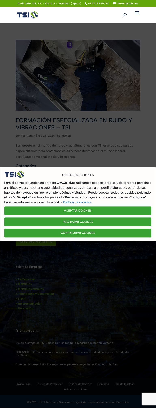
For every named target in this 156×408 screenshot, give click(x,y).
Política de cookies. (77, 202)
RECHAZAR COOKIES (78, 222)
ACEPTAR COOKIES (78, 211)
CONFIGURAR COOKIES (78, 233)
